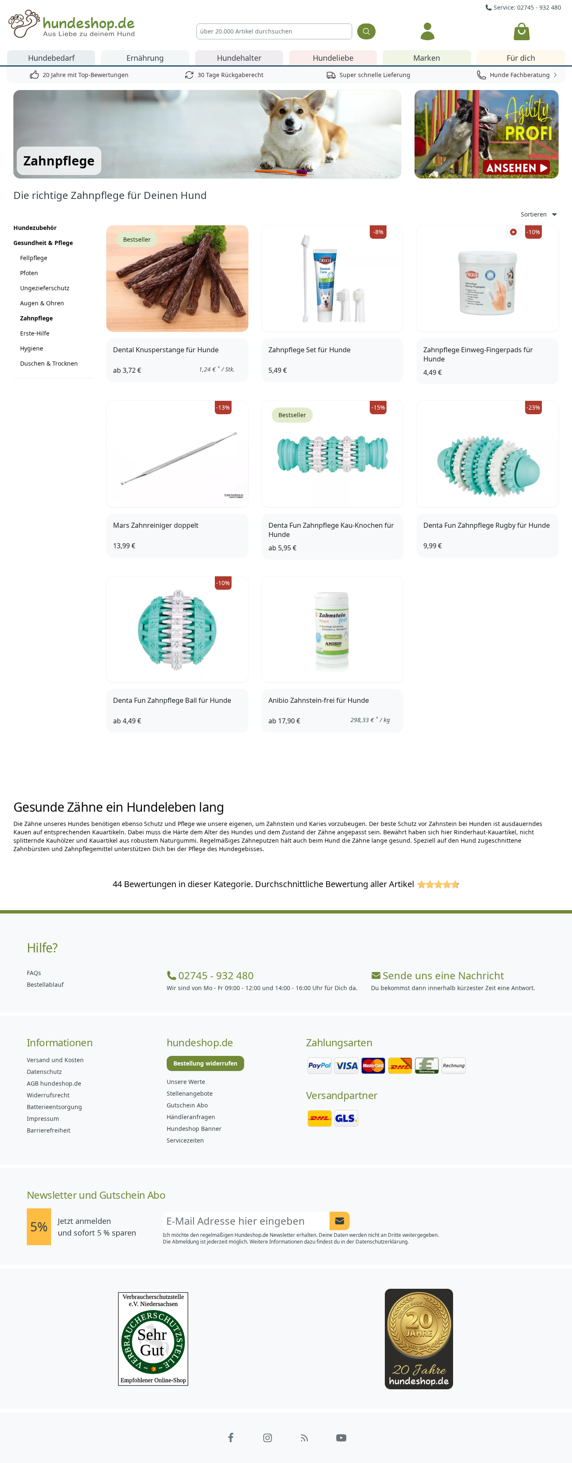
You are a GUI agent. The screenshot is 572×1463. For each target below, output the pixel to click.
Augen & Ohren (42, 303)
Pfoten (29, 273)
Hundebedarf (51, 58)
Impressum (43, 1118)
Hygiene (31, 348)
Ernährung (145, 58)
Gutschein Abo (187, 1105)
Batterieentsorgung (54, 1107)
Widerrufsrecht (48, 1095)
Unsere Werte (186, 1082)
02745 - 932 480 (216, 975)
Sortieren (534, 214)
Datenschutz (44, 1072)
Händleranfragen (191, 1117)
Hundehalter (239, 58)
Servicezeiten (185, 1140)
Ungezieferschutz (45, 288)
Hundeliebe (333, 58)
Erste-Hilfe (34, 333)
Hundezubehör (35, 228)
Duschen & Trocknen (49, 363)
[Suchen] (366, 31)
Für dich (521, 58)
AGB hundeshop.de (54, 1083)
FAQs (34, 973)
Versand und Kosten (55, 1060)
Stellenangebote (190, 1093)
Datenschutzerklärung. (382, 1241)
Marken (426, 58)
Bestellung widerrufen (205, 1063)
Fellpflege (33, 258)
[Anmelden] (427, 31)
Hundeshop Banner (194, 1129)
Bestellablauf (45, 984)
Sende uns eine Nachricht (443, 975)
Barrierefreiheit (48, 1130)
